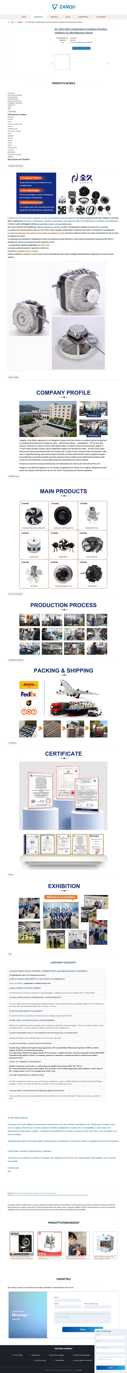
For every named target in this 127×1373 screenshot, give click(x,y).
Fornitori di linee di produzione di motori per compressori (89, 1205)
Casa (24, 17)
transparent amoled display (81, 1355)
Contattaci (83, 17)
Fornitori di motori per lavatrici (30, 1209)
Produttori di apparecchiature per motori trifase (55, 1205)
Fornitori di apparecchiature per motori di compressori (98, 1207)
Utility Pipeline (59, 1360)
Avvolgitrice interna (14, 1209)
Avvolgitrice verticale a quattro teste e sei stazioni (23, 1205)
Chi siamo (101, 17)
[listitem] (63, 63)
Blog (68, 17)
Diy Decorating (17, 1355)
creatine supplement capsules (83, 1360)
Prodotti (38, 17)
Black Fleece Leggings (57, 1355)
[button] (52, 63)
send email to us (82, 48)
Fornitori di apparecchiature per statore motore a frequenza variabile (58, 1207)
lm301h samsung (40, 1360)
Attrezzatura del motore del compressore (54, 1209)
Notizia (54, 17)
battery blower (36, 1355)
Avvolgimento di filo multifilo (76, 1209)
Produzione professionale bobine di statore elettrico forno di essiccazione (34, 1193)
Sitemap (79, 1370)
